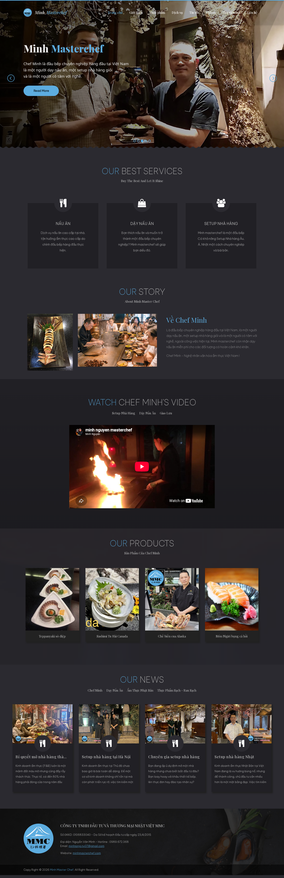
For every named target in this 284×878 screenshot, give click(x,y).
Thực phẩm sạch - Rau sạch (176, 690)
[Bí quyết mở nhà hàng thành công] (42, 723)
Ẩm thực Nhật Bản (140, 690)
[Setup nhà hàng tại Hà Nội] (109, 723)
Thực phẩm (157, 12)
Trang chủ (115, 12)
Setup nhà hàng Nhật (234, 756)
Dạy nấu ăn (114, 690)
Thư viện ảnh (231, 12)
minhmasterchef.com (87, 853)
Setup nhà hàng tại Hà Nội (106, 756)
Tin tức (194, 12)
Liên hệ (252, 12)
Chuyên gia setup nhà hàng (174, 756)
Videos (211, 12)
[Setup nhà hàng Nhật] (241, 723)
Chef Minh (95, 690)
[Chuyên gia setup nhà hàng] (175, 723)
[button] (134, 141)
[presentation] (6, 78)
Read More (41, 91)
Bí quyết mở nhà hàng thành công (47, 756)
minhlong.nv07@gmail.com (86, 846)
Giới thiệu (136, 12)
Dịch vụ (177, 12)
